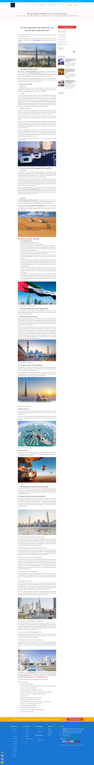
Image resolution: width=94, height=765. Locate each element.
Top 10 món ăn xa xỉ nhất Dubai (27, 711)
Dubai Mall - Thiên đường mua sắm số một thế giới (31, 697)
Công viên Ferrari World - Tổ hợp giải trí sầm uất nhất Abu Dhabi (33, 693)
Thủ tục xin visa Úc (62, 34)
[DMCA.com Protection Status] (75, 741)
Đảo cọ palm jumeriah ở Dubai (26, 684)
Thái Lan (14, 729)
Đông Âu (27, 734)
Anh (26, 743)
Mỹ (38, 729)
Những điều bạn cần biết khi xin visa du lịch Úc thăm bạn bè (70, 81)
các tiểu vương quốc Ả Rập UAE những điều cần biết (31, 679)
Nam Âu (27, 731)
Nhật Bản (15, 751)
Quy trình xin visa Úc (62, 41)
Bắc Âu (26, 729)
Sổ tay (67, 51)
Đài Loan (14, 743)
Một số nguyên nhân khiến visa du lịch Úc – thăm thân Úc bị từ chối (70, 71)
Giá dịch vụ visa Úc (62, 37)
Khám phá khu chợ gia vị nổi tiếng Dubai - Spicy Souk (31, 689)
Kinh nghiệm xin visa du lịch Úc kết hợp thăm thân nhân (70, 60)
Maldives (15, 755)
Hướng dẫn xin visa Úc (62, 44)
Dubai (14, 753)
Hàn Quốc (15, 748)
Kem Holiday (37, 40)
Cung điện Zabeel (24, 695)
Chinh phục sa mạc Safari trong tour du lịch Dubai (30, 703)
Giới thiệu (50, 733)
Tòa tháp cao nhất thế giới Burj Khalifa (28, 687)
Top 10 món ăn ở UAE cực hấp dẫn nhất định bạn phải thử (32, 709)
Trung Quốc (15, 741)
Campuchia (15, 736)
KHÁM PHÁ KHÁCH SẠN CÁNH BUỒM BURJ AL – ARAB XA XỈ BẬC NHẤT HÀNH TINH (38, 685)
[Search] (82, 5)
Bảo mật (49, 735)
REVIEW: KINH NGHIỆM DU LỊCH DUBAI (28, 707)
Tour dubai (36, 239)
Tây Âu (26, 736)
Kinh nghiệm (50, 731)
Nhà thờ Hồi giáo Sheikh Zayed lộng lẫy (28, 705)
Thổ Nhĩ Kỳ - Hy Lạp (29, 738)
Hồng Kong (15, 746)
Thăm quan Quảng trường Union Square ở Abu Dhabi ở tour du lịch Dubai (35, 701)
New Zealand (40, 740)
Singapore (15, 731)
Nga (26, 741)
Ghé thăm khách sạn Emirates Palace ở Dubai (29, 699)
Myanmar (15, 738)
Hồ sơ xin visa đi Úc (62, 39)
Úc (38, 737)
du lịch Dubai (45, 679)
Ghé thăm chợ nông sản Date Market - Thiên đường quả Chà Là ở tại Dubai (36, 691)
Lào (14, 734)
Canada (39, 731)
